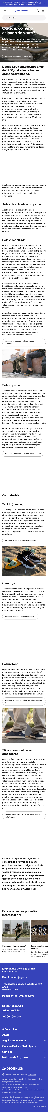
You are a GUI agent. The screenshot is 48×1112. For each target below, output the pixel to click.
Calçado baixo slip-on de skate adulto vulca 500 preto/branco (24, 815)
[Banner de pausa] (40, 3)
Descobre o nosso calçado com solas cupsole (23, 454)
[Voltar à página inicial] (21, 11)
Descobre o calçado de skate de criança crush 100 (23, 701)
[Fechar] (44, 3)
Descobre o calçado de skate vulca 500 (20, 617)
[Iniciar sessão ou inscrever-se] (37, 10)
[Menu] (5, 10)
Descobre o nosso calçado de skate (19, 57)
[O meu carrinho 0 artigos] (43, 10)
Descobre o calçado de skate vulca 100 (20, 540)
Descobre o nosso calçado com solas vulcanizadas (19, 342)
